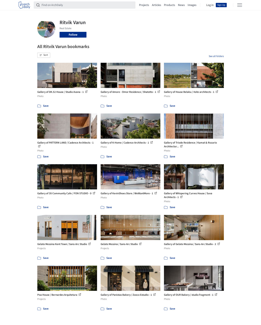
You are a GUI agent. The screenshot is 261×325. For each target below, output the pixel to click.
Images (192, 5)
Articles (156, 5)
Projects (144, 5)
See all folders (216, 56)
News (181, 5)
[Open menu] (240, 5)
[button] (43, 55)
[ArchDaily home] (24, 5)
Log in (210, 5)
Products (169, 5)
